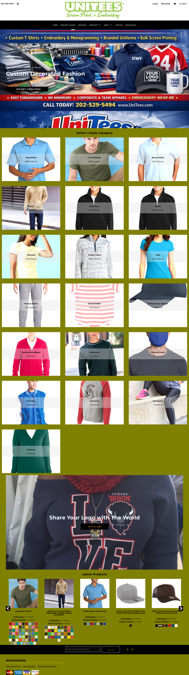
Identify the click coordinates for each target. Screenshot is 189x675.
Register (165, 4)
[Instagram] (132, 650)
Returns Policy (29, 666)
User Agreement (13, 666)
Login (155, 4)
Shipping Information (47, 666)
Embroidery (18, 617)
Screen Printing (19, 620)
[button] (18, 4)
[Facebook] (128, 650)
